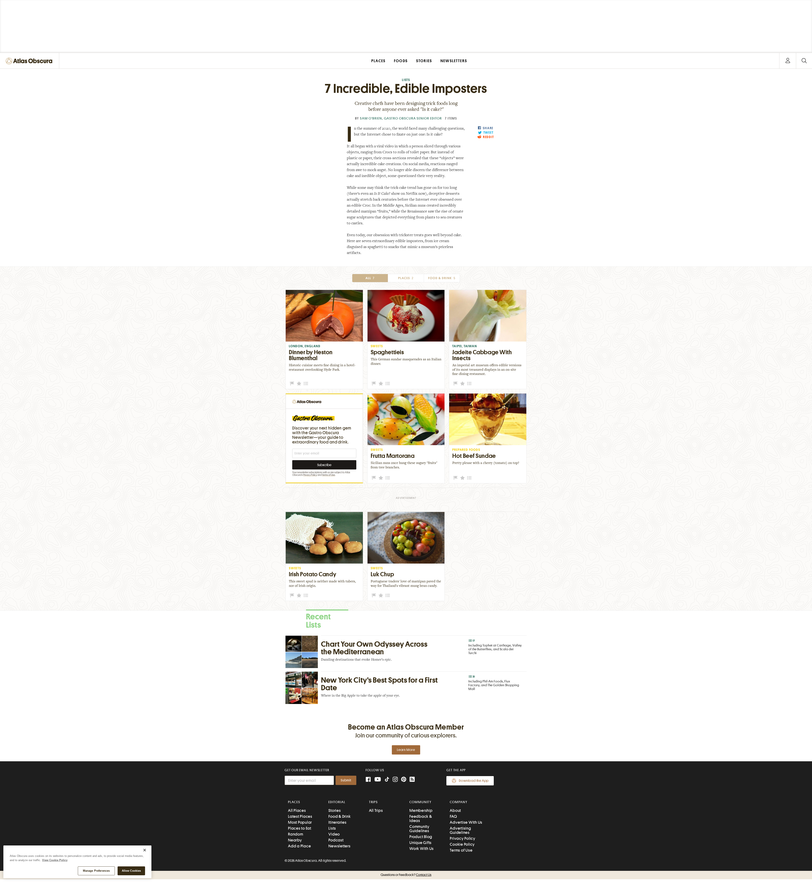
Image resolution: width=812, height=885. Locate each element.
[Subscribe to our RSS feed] (412, 779)
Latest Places (300, 816)
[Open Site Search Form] (804, 61)
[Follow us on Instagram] (395, 779)
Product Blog (420, 837)
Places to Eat (299, 828)
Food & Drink (441, 278)
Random (295, 834)
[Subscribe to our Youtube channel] (377, 779)
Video (334, 834)
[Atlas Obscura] (30, 61)
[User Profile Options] (787, 61)
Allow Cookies (131, 870)
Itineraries (337, 822)
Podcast (335, 840)
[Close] (144, 850)
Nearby (295, 840)
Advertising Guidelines (460, 830)
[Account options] (788, 61)
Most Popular (300, 822)
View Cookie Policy (54, 860)
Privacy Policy (310, 475)
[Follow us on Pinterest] (403, 779)
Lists (406, 80)
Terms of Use (328, 475)
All (369, 278)
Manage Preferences (96, 870)
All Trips (376, 810)
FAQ (453, 816)
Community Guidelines (419, 829)
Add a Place (299, 846)
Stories (334, 810)
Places (406, 278)
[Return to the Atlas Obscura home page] (306, 401)
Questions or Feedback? (406, 875)
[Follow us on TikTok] (387, 780)
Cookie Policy (462, 844)
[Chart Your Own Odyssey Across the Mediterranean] (406, 651)
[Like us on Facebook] (368, 779)
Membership (421, 810)
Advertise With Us (466, 822)
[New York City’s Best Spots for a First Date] (406, 687)
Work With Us (421, 849)
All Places (297, 810)
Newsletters (339, 846)
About (455, 810)
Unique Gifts (420, 843)
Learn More (406, 750)
